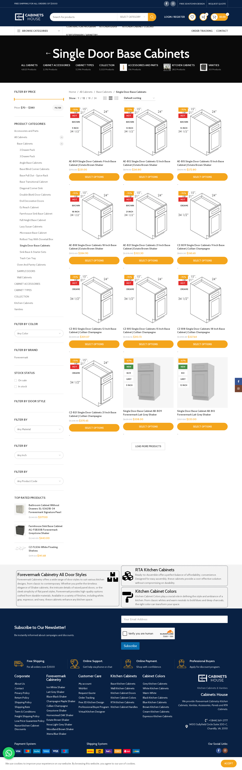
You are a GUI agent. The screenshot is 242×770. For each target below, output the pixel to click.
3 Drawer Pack (27, 156)
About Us (20, 683)
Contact (19, 688)
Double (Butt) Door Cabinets (35, 194)
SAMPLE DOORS (26, 271)
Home (72, 91)
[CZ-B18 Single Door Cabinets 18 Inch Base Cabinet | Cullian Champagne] (202, 300)
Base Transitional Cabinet (34, 181)
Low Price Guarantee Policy (29, 721)
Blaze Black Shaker (57, 696)
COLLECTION (21, 296)
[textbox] (39, 333)
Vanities (18, 309)
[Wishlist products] (192, 17)
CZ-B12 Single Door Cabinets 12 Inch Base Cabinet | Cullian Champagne (92, 330)
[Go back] (48, 53)
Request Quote (87, 693)
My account (85, 683)
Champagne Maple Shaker (61, 701)
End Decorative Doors (32, 201)
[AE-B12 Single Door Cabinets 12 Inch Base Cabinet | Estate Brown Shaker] (148, 132)
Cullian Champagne (57, 706)
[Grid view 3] (110, 98)
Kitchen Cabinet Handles (124, 707)
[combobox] (39, 333)
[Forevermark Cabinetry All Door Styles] (112, 577)
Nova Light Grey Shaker (59, 724)
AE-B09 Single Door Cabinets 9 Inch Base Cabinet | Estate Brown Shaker (92, 163)
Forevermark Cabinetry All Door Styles (52, 574)
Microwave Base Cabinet (33, 232)
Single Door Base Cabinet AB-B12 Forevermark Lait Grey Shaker (196, 412)
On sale (22, 380)
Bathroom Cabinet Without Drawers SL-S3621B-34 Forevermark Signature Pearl (45, 509)
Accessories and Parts (26, 131)
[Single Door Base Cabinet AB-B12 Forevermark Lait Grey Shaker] (202, 382)
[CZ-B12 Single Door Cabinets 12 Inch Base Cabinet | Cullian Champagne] (94, 300)
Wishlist (83, 688)
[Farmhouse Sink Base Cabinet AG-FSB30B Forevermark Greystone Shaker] (20, 532)
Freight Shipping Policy (27, 716)
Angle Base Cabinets (31, 162)
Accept (228, 763)
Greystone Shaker (56, 710)
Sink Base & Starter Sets (33, 252)
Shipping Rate (22, 707)
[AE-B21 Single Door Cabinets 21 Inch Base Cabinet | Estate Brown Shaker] (148, 216)
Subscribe (130, 646)
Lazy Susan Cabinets (31, 226)
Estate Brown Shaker (58, 719)
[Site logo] (29, 16)
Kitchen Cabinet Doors (123, 693)
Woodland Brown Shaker (60, 729)
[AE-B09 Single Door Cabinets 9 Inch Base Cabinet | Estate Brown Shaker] (94, 132)
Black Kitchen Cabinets (155, 697)
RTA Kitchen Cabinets (154, 569)
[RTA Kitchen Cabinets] (127, 576)
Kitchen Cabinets (23, 303)
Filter (58, 107)
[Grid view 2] (105, 98)
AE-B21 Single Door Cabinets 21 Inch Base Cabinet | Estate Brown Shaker (146, 247)
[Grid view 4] (116, 98)
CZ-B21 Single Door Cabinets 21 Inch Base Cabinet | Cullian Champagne (92, 414)
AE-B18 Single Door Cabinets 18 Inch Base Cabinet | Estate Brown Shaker (92, 247)
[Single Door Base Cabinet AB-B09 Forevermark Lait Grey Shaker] (148, 382)
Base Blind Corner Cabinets (34, 169)
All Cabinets (20, 137)
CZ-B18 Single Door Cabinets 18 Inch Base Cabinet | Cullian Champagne (201, 330)
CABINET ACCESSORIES (27, 283)
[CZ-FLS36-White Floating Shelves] (20, 551)
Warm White (149, 693)
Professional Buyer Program (94, 707)
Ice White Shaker (56, 687)
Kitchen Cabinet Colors (155, 591)
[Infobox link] (39, 664)
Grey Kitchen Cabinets (155, 683)
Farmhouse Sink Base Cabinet (36, 213)
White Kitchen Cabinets (156, 688)
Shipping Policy (23, 702)
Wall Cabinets (24, 277)
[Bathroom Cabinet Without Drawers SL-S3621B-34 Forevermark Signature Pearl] (20, 511)
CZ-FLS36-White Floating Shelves (43, 548)
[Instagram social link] (173, 3)
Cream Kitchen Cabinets (156, 711)
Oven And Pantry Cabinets (31, 264)
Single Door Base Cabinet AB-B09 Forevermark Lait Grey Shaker (142, 412)
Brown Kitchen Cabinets (156, 707)
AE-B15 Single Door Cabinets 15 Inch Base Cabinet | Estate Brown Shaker (200, 163)
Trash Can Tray (28, 258)
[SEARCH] (152, 17)
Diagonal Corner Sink (31, 188)
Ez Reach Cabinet (29, 207)
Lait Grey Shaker (55, 692)
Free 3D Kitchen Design (91, 702)
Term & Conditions (25, 711)
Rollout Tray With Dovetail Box (36, 239)
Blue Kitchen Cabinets (155, 702)
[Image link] (41, 750)
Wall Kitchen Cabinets (123, 688)
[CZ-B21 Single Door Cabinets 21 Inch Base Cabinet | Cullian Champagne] (94, 383)
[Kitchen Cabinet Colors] (127, 597)
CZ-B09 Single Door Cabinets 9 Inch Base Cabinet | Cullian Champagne (200, 247)
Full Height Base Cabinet (33, 220)
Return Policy (22, 697)
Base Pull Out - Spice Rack (34, 175)
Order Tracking (86, 697)
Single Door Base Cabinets (35, 245)
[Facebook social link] (166, 3)
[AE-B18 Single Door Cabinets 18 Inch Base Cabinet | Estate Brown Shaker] (94, 216)
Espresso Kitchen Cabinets (157, 716)
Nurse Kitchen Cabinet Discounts (27, 727)
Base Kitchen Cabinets (123, 683)
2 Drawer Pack (27, 149)
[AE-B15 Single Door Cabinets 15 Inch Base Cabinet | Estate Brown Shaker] (202, 132)
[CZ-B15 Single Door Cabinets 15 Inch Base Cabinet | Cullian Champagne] (148, 300)
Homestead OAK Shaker (60, 715)
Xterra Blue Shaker (56, 733)
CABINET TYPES (23, 290)
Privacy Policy (22, 693)
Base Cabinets (25, 143)
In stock (22, 386)
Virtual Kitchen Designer (92, 711)
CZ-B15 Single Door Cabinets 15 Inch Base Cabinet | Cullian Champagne (146, 330)
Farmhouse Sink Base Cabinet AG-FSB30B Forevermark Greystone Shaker (46, 529)
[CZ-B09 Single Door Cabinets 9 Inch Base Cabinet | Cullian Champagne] (202, 216)
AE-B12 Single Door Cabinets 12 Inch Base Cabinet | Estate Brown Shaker (146, 163)
